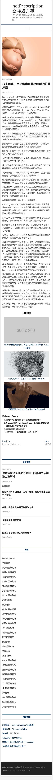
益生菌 (5, 733)
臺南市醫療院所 (9, 669)
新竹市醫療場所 (9, 614)
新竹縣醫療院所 (9, 618)
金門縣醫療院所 (9, 697)
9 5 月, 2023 (7, 524)
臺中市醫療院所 (9, 660)
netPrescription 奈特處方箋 (28, 8)
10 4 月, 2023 (8, 537)
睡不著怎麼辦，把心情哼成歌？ (16, 533)
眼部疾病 (6, 642)
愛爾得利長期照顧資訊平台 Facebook (18, 742)
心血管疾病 (7, 600)
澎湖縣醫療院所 (9, 632)
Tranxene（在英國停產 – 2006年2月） (22, 432)
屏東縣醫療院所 (9, 591)
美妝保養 (6, 651)
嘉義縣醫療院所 (9, 577)
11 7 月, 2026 (8, 498)
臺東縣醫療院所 (9, 674)
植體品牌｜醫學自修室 (12, 737)
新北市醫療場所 (9, 609)
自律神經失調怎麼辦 (11, 520)
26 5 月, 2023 (8, 511)
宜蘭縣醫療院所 (9, 586)
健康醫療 (6, 563)
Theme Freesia (39, 767)
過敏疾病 (6, 693)
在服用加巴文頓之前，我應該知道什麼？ (23, 420)
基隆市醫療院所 (9, 581)
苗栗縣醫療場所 (9, 683)
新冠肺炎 (6, 604)
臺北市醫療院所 (9, 665)
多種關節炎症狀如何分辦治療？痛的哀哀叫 (26, 409)
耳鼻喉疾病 (7, 656)
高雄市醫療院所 (9, 706)
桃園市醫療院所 (9, 623)
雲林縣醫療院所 (9, 702)
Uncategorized (8, 558)
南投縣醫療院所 (9, 567)
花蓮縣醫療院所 (9, 679)
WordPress (6, 770)
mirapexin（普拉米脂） (16, 429)
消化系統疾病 (6, 469)
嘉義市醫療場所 (9, 572)
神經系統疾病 (7, 79)
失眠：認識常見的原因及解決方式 (17, 507)
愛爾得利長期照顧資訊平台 (13, 746)
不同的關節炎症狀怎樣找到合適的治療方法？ (26, 378)
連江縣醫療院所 (9, 688)
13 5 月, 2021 (8, 92)
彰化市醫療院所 (9, 595)
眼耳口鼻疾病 (8, 637)
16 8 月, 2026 (8, 481)
